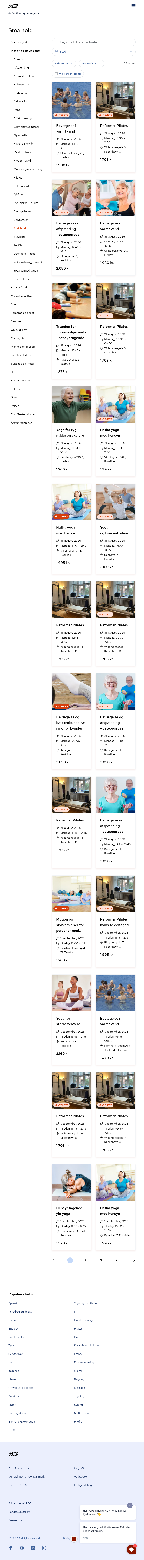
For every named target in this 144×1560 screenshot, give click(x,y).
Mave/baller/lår (23, 144)
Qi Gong (19, 194)
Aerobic (19, 59)
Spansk (12, 1303)
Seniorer (16, 321)
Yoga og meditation (26, 270)
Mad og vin (18, 338)
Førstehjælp (16, 1337)
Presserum (15, 1520)
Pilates (18, 177)
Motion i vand (22, 160)
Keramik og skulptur (86, 1345)
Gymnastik (20, 135)
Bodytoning (21, 93)
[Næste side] (133, 1260)
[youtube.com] (25, 1548)
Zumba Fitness (23, 279)
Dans (17, 110)
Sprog (14, 304)
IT (12, 372)
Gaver (15, 397)
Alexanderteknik (24, 76)
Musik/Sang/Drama (23, 296)
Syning (78, 1405)
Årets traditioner (21, 423)
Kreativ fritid (19, 287)
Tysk (11, 1345)
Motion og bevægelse (25, 51)
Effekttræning (23, 118)
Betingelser (69, 1538)
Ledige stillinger (84, 1485)
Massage (79, 1388)
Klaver (12, 1379)
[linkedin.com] (36, 1548)
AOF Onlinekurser (19, 1468)
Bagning (79, 1379)
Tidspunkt (61, 63)
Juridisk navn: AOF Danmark (26, 1476)
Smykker (13, 1396)
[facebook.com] (14, 1548)
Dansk (12, 1320)
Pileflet (78, 1421)
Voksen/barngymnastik (28, 262)
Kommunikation (21, 380)
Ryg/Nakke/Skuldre (26, 203)
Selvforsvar (21, 220)
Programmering (84, 1362)
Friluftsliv (17, 389)
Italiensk (13, 1371)
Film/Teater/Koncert (24, 414)
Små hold (20, 228)
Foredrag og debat (22, 313)
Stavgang (19, 237)
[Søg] (56, 42)
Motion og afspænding (28, 169)
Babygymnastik (23, 84)
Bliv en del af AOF (19, 1503)
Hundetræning (83, 1320)
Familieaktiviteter (22, 355)
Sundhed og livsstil (22, 363)
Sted (63, 51)
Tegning (79, 1396)
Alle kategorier (20, 42)
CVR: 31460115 (17, 1485)
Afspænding (21, 67)
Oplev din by (19, 330)
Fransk (78, 1354)
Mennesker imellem (23, 347)
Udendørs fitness (24, 254)
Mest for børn (22, 152)
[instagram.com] (44, 1548)
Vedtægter (81, 1476)
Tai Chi (18, 245)
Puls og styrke (22, 186)
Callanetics (21, 101)
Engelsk (13, 1328)
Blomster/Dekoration (21, 1421)
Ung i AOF (80, 1468)
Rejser (15, 406)
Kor (10, 1362)
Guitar (78, 1371)
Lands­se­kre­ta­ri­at (19, 1512)
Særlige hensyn (23, 211)
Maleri (12, 1405)
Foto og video (17, 1413)
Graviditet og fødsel (26, 127)
